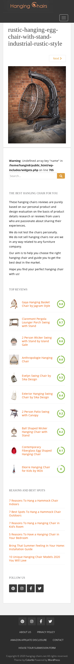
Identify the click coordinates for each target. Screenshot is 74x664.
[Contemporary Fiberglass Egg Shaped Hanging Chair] (14, 451)
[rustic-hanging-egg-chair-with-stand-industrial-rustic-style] (37, 104)
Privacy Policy (46, 632)
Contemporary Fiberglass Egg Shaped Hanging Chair (37, 450)
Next (56, 58)
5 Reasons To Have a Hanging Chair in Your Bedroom (34, 536)
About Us (25, 632)
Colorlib (29, 660)
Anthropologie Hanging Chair (37, 359)
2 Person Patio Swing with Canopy (35, 413)
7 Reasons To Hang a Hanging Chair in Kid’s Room (34, 524)
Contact (58, 640)
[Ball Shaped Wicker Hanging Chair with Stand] (14, 432)
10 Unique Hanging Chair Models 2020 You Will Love (34, 558)
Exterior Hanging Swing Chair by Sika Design (37, 395)
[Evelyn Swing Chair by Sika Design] (14, 377)
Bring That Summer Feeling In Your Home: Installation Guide (37, 547)
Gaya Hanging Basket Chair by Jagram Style (36, 304)
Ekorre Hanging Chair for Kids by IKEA (36, 469)
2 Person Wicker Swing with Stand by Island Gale (37, 341)
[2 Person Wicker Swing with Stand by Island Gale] (14, 341)
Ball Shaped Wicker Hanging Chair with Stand (34, 432)
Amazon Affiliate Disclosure (28, 640)
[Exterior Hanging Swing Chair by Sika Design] (14, 395)
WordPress (54, 660)
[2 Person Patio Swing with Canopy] (14, 413)
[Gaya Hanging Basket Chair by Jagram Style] (14, 304)
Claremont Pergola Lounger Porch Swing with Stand (36, 322)
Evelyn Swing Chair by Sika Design (36, 377)
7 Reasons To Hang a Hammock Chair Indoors (33, 502)
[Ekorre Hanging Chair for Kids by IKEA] (14, 469)
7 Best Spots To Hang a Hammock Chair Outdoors (35, 513)
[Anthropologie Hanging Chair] (14, 359)
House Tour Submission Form (37, 648)
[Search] (61, 176)
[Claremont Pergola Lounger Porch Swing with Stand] (14, 322)
